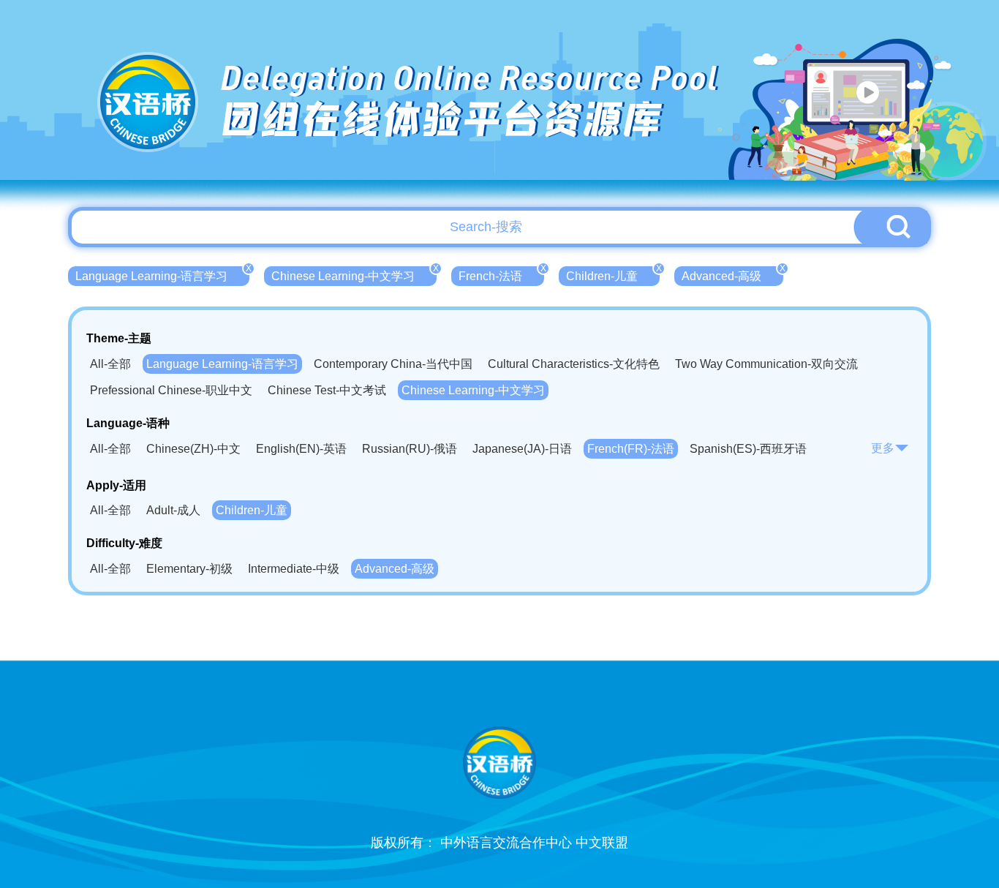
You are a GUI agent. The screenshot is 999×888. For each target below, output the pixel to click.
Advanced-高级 (732, 274)
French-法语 (501, 274)
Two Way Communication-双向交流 (766, 364)
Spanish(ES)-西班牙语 (748, 449)
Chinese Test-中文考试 (327, 390)
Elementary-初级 (189, 568)
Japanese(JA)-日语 (522, 449)
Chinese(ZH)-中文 (193, 449)
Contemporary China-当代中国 (393, 364)
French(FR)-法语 (630, 449)
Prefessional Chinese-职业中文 (171, 390)
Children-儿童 (613, 274)
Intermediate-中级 (293, 568)
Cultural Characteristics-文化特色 (574, 364)
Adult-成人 (173, 510)
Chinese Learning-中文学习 (354, 274)
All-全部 (110, 364)
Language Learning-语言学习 (162, 274)
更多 (882, 448)
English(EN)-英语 (301, 449)
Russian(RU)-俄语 (409, 449)
